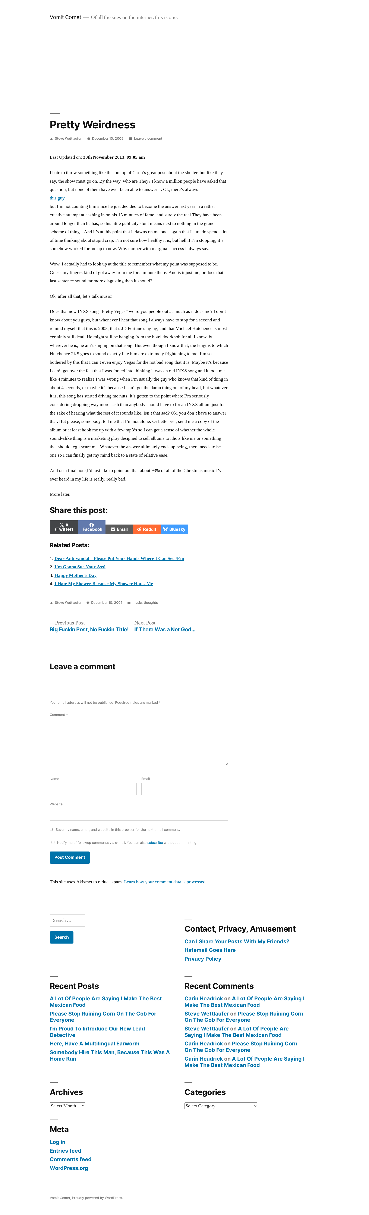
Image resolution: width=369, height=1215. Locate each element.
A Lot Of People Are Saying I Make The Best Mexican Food (106, 1001)
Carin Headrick (203, 998)
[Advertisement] (184, 67)
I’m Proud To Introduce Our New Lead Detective (97, 1031)
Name (54, 779)
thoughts (151, 603)
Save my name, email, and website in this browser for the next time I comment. (118, 830)
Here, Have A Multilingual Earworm (94, 1043)
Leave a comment (148, 138)
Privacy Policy (202, 959)
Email (145, 779)
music (137, 603)
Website (56, 804)
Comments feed (71, 1159)
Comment (59, 715)
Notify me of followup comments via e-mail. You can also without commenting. (126, 843)
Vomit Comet (65, 17)
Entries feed (65, 1151)
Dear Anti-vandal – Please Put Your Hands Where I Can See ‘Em (119, 558)
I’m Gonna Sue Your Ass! (79, 567)
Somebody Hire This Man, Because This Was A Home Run (110, 1055)
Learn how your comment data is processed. (165, 882)
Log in (57, 1142)
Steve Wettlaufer (68, 138)
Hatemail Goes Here (210, 950)
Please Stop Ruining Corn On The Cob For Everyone (103, 1016)
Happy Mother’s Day (75, 575)
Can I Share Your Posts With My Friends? (236, 941)
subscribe (155, 843)
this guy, (58, 198)
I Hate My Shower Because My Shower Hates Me (103, 584)
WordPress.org (69, 1168)
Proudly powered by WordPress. (97, 1198)
